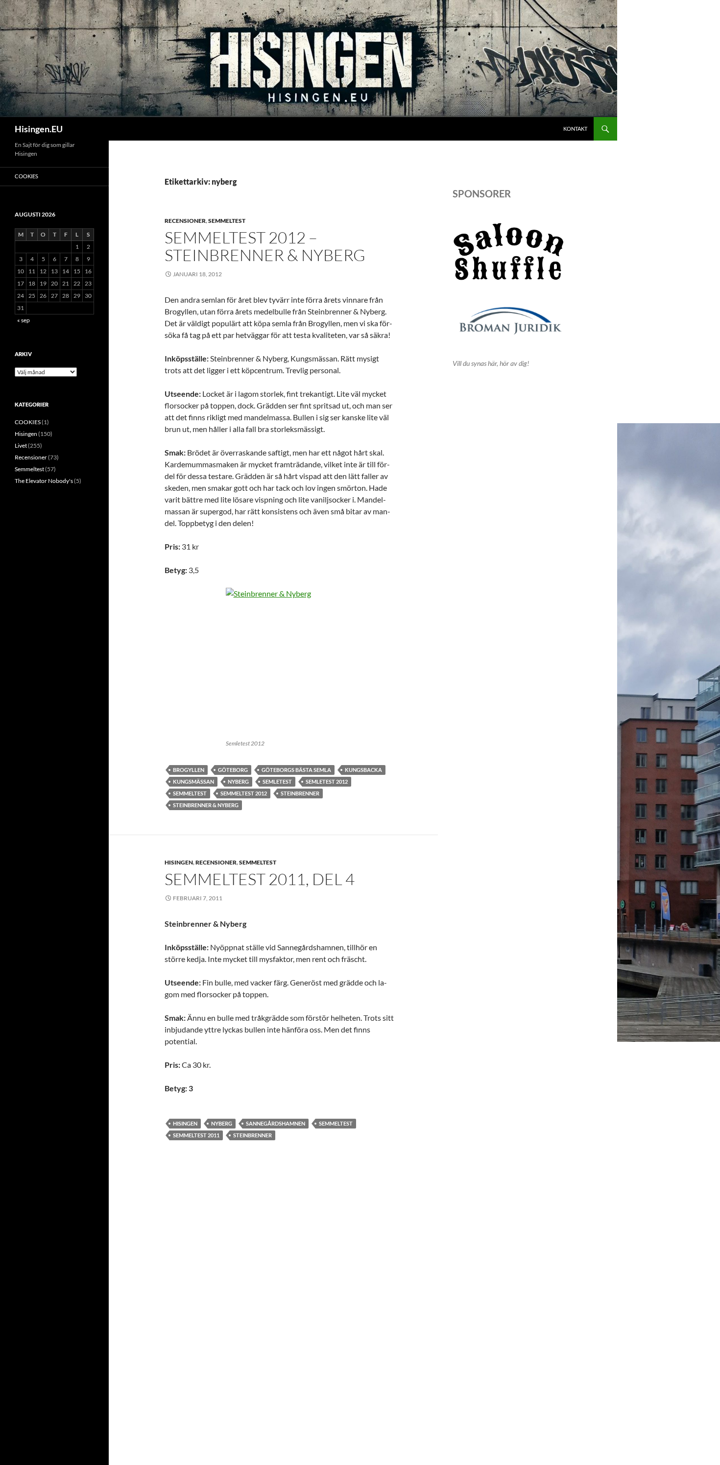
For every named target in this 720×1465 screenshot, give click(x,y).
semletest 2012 (327, 781)
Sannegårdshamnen (275, 1123)
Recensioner (185, 220)
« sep (23, 320)
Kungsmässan (193, 781)
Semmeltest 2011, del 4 (260, 879)
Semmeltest (226, 220)
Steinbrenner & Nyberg (206, 805)
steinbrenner (300, 793)
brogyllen (188, 770)
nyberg (238, 781)
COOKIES (26, 176)
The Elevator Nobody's (44, 480)
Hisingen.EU (39, 128)
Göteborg (233, 770)
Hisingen (179, 862)
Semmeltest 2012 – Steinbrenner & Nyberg (265, 246)
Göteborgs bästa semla (296, 770)
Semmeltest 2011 (196, 1135)
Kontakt (575, 128)
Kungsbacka (363, 770)
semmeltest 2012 (243, 793)
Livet (21, 445)
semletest (277, 781)
